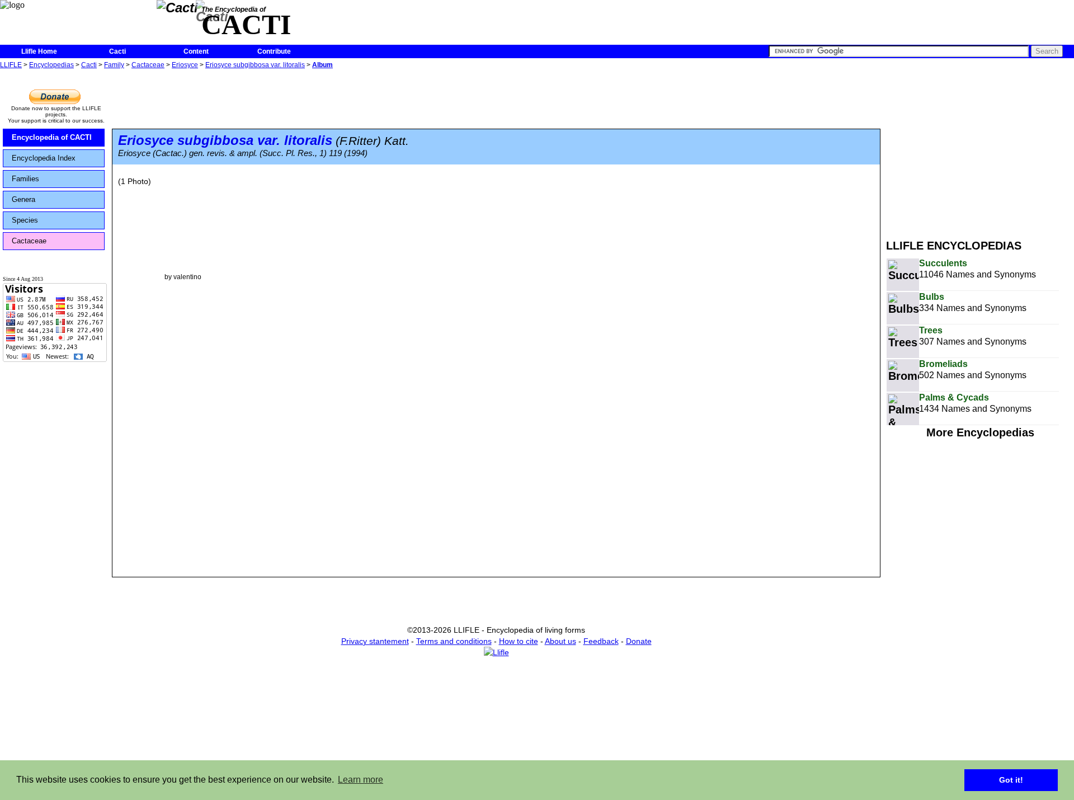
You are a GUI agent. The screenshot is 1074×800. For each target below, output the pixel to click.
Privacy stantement (375, 641)
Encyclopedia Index (44, 158)
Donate (639, 641)
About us (560, 641)
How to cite (518, 641)
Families (25, 179)
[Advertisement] (980, 150)
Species (25, 220)
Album (322, 65)
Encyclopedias (51, 65)
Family (114, 65)
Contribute (274, 51)
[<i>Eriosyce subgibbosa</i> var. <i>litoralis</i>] (183, 237)
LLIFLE (11, 65)
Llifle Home (39, 51)
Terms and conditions (454, 641)
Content (196, 51)
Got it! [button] (1011, 779)
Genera (23, 199)
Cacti (117, 51)
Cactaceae (147, 65)
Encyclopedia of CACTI (52, 137)
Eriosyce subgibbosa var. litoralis (255, 65)
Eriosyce (185, 65)
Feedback (601, 641)
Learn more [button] (360, 779)
